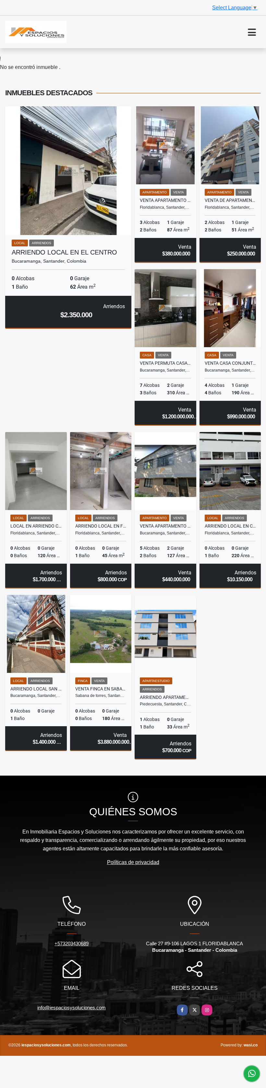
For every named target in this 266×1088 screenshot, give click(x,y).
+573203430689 (71, 943)
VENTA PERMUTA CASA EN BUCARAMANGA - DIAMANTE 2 (165, 363)
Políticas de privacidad (133, 862)
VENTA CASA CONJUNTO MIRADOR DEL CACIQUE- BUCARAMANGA (230, 363)
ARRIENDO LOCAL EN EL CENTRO (64, 252)
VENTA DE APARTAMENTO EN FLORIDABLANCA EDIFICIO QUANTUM (230, 200)
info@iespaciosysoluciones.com (71, 1007)
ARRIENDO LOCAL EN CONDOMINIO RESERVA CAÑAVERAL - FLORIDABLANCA (230, 526)
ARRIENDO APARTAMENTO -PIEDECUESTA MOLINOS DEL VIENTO (165, 697)
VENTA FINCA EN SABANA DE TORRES (101, 688)
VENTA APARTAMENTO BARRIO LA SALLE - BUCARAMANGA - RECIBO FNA (165, 526)
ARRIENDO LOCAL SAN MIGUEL (36, 688)
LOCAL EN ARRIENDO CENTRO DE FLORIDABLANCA (36, 526)
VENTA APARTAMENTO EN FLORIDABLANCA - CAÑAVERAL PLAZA (165, 200)
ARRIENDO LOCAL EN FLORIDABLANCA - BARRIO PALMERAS (101, 526)
